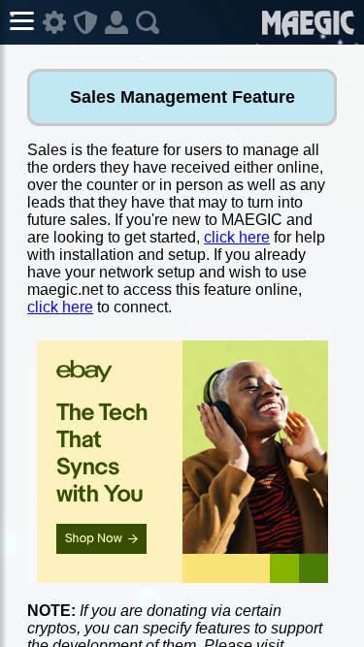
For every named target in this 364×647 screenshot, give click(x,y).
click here (237, 237)
